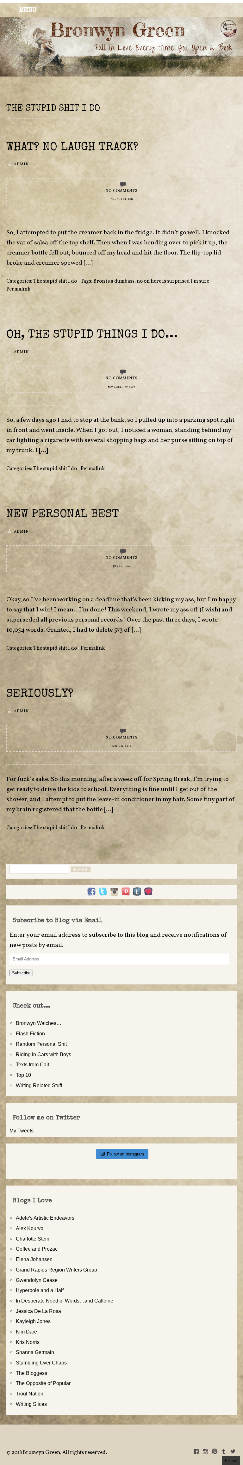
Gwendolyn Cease (37, 1280)
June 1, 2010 (121, 566)
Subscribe (21, 973)
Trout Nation (29, 1393)
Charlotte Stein (32, 1238)
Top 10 (23, 1075)
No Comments (121, 190)
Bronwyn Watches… (38, 1023)
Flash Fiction (30, 1033)
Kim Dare (26, 1331)
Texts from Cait (32, 1064)
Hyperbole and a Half (40, 1290)
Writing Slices (31, 1404)
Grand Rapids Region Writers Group (56, 1269)
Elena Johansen (34, 1259)
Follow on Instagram (125, 1154)
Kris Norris (28, 1342)
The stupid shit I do (55, 281)
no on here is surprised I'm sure (173, 281)
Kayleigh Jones (33, 1321)
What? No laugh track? (72, 148)
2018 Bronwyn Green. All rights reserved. (59, 1452)
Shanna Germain (35, 1352)
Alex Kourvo (29, 1228)
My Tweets (21, 1130)
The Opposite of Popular (43, 1383)
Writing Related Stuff (39, 1085)
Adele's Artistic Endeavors (45, 1218)
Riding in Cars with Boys (43, 1054)
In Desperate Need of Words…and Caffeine (64, 1300)
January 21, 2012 (121, 199)
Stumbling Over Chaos (41, 1362)
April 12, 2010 (121, 746)
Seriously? (39, 694)
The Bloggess (31, 1373)
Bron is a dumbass (113, 281)
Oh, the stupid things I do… (92, 335)
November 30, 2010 (121, 387)
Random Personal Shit (41, 1044)
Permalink (18, 289)
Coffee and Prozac (37, 1249)
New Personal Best (62, 515)
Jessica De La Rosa (38, 1311)
